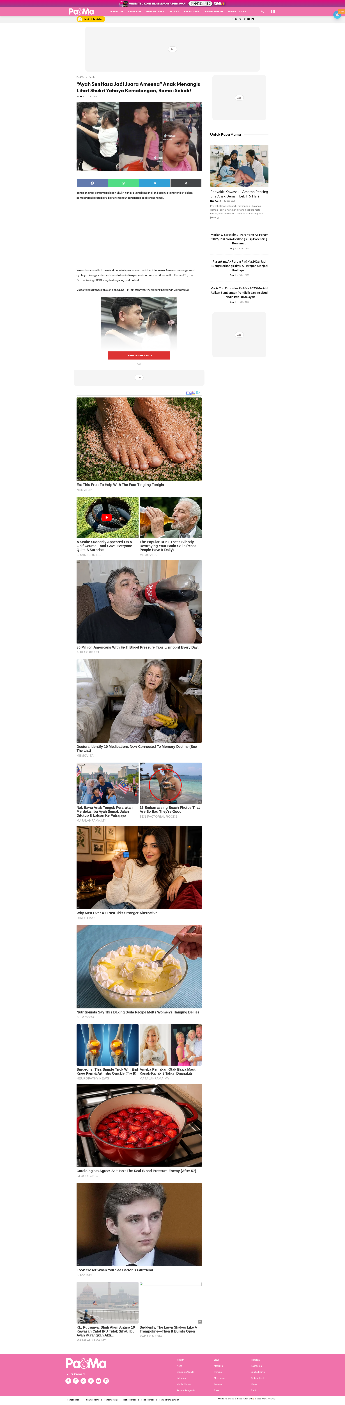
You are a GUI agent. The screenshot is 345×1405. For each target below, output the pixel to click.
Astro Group (270, 1399)
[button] (262, 11)
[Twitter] (240, 19)
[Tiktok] (244, 19)
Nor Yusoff (215, 200)
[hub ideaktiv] (273, 10)
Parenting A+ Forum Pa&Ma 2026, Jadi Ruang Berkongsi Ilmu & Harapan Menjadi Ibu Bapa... (239, 266)
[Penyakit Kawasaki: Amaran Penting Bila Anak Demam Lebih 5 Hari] (239, 166)
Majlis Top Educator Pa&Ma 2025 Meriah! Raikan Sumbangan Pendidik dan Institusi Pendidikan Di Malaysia (239, 292)
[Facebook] (232, 19)
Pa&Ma (80, 77)
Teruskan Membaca (139, 355)
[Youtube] (249, 19)
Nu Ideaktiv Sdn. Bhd (244, 1399)
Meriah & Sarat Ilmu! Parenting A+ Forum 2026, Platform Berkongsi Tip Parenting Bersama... (239, 239)
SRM (82, 96)
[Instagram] (236, 19)
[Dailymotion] (252, 19)
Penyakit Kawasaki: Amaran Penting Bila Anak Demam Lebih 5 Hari (239, 193)
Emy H (233, 248)
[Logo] (81, 11)
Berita (92, 77)
